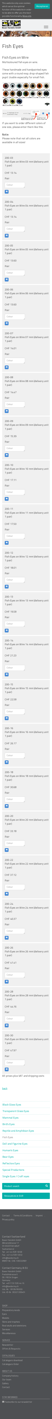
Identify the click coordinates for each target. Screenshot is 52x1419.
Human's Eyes (10, 1150)
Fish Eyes (7, 1137)
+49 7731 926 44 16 (15, 1283)
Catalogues (8, 1355)
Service (6, 1340)
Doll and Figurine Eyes (14, 1143)
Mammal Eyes (10, 1117)
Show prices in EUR (13, 1196)
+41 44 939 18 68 (14, 1251)
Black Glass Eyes (11, 1104)
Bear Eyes (8, 1156)
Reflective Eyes (11, 1163)
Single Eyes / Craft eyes (15, 1176)
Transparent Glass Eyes (15, 1111)
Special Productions (13, 1170)
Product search (11, 1186)
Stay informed (9, 1397)
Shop (5, 1305)
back (4, 1088)
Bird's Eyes (8, 1124)
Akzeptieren (42, 6)
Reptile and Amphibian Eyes (18, 1130)
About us (7, 1371)
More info (27, 16)
